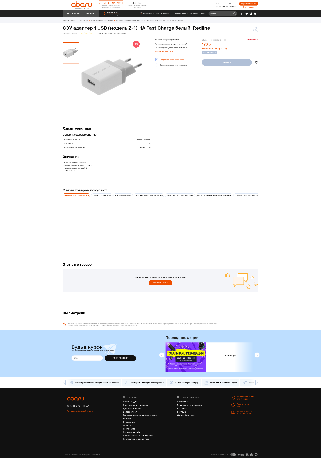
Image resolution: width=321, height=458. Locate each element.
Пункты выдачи (162, 13)
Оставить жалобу (131, 432)
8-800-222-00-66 (223, 4)
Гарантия (194, 13)
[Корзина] (256, 13)
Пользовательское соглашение (138, 435)
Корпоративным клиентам (136, 439)
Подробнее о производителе (172, 60)
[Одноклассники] (74, 423)
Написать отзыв (160, 282)
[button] (161, 355)
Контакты (127, 418)
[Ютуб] (80, 423)
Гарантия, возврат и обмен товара (140, 415)
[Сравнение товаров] (242, 13)
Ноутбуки (181, 412)
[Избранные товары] (247, 13)
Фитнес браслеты (185, 415)
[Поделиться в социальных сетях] (255, 29)
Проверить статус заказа (135, 405)
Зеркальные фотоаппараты (190, 405)
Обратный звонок (248, 4)
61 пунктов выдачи (114, 15)
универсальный (143, 139)
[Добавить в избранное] (256, 62)
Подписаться (120, 358)
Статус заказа (249, 7)
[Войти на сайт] (251, 13)
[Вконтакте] (69, 423)
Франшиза (128, 425)
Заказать (226, 62)
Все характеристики (164, 51)
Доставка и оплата (180, 13)
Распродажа (148, 13)
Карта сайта (129, 429)
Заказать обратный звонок (80, 411)
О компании (129, 422)
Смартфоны (182, 402)
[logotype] (81, 5)
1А (149, 143)
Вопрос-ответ (130, 412)
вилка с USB (145, 147)
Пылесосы (182, 408)
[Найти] (234, 13)
